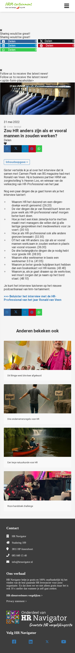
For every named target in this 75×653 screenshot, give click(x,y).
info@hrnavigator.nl (22, 562)
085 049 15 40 (19, 555)
